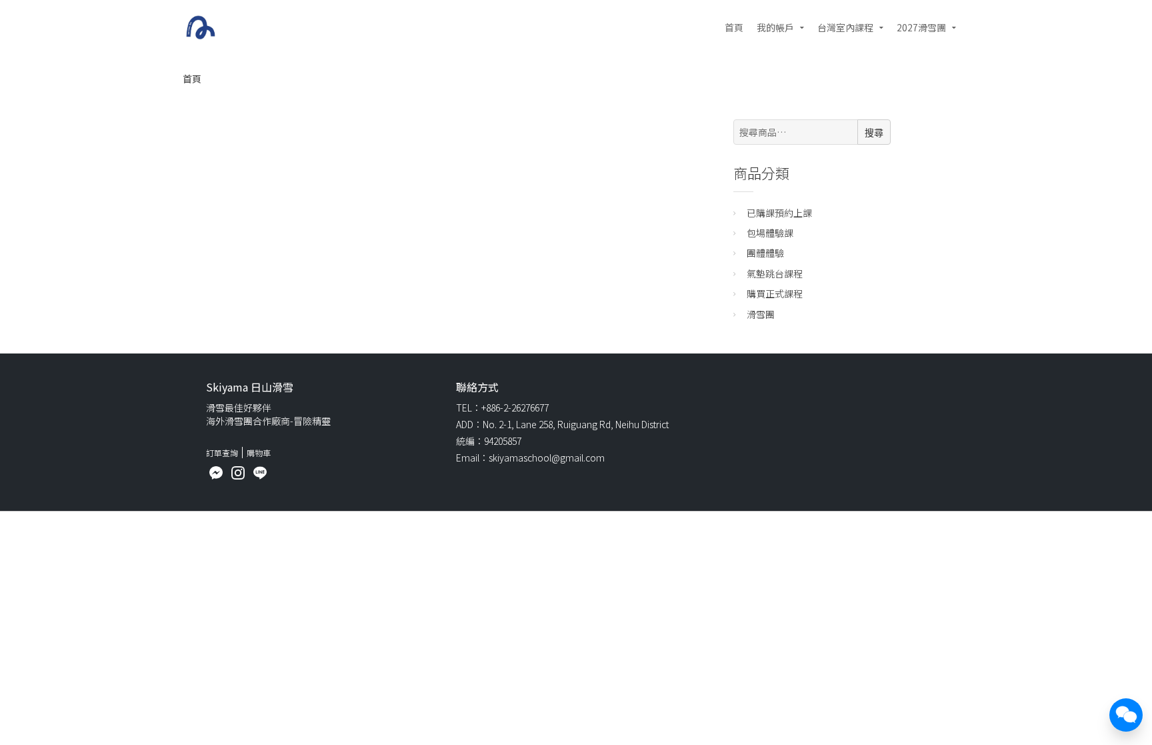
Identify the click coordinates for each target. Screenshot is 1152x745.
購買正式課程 (775, 293)
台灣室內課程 (845, 27)
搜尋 (874, 132)
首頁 (734, 27)
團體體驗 (765, 252)
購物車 (259, 452)
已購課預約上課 (779, 212)
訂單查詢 (222, 452)
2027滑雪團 (921, 27)
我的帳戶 (775, 27)
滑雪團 (761, 314)
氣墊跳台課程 (775, 273)
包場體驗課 (770, 232)
